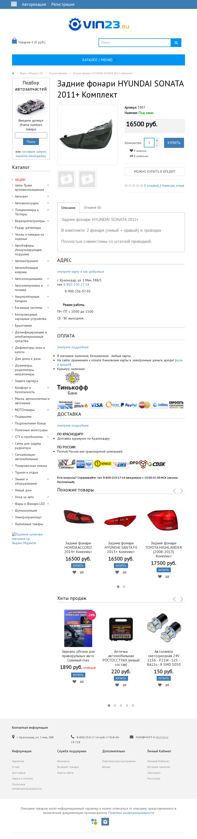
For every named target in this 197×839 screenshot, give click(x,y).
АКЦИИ (20, 180)
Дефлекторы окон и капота (30, 349)
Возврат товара (68, 767)
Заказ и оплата (22, 778)
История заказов (158, 767)
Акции (106, 767)
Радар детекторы (28, 227)
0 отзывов (151, 185)
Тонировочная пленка (31, 465)
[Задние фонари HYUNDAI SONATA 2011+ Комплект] (87, 135)
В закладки (140, 150)
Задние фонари (58, 73)
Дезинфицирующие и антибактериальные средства (31, 336)
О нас (16, 767)
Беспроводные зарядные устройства (30, 316)
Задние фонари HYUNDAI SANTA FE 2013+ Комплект (121, 547)
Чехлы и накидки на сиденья (29, 236)
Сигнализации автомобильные (26, 456)
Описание (68, 207)
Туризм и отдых (26, 472)
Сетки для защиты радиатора (28, 445)
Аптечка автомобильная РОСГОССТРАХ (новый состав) (121, 658)
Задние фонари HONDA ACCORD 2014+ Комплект (78, 547)
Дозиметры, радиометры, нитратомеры (24, 369)
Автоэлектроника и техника (29, 287)
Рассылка (153, 778)
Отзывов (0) (92, 207)
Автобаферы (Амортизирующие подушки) (28, 249)
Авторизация (34, 4)
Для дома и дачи (28, 359)
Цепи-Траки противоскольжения (29, 187)
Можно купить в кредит (155, 171)
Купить (174, 142)
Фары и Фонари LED (31, 73)
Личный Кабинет (158, 761)
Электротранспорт (28, 517)
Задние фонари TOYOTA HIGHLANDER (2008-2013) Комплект (163, 549)
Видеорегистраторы (30, 221)
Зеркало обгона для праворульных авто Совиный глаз (78, 655)
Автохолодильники (28, 279)
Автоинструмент (26, 261)
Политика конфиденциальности (27, 786)
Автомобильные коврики (26, 269)
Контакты (162, 737)
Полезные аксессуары (31, 430)
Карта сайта (65, 772)
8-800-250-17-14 (76, 284)
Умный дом (23, 490)
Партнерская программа (118, 761)
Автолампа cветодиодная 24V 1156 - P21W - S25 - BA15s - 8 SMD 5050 (164, 658)
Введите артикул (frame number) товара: (30, 124)
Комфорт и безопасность (25, 389)
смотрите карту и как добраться (80, 271)
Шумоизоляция (26, 510)
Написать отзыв (173, 185)
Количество (133, 143)
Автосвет (21, 196)
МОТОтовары (25, 410)
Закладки (153, 772)
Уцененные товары (29, 524)
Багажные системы (28, 307)
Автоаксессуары (26, 203)
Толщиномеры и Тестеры (27, 212)
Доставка (18, 772)
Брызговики (23, 325)
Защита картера (26, 381)
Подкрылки (23, 416)
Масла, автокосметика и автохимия (32, 400)
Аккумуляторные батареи (27, 298)
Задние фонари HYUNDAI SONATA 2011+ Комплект (103, 73)
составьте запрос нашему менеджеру (31, 153)
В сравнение (140, 156)
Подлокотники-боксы (30, 423)
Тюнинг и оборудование (26, 481)
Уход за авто (24, 497)
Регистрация (62, 4)
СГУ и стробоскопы (29, 437)
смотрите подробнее (73, 347)
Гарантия (18, 761)
